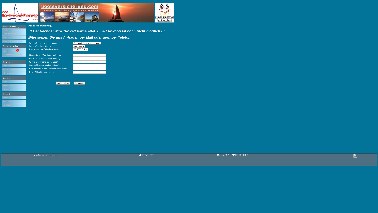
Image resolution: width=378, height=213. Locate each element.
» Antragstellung (9, 66)
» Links (5, 89)
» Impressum (8, 101)
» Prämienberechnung (12, 38)
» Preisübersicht (9, 34)
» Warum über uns (10, 85)
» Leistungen (8, 30)
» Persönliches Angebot (12, 41)
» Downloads (8, 73)
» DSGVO (6, 105)
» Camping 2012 (9, 51)
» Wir (5, 82)
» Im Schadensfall (10, 69)
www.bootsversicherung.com (45, 155)
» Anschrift (7, 98)
